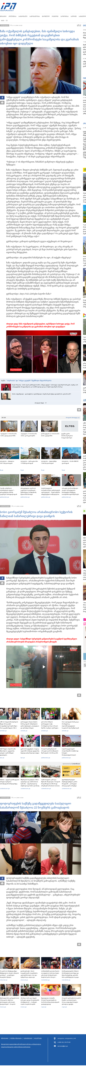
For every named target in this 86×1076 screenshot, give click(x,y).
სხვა (2, 20)
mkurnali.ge (3, 980)
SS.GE (4, 417)
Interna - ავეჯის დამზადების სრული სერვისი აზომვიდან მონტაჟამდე (9, 782)
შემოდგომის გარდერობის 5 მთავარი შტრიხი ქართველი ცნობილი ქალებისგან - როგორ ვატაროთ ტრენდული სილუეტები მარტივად (9, 1003)
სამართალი (23, 16)
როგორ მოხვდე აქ (72, 417)
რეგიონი (55, 16)
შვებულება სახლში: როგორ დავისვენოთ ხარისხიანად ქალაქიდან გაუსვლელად (50, 1001)
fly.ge (1, 470)
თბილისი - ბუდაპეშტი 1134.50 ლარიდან (49, 462)
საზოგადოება (35, 16)
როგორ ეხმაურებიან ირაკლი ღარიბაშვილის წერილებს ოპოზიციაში (49, 751)
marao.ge (3, 1007)
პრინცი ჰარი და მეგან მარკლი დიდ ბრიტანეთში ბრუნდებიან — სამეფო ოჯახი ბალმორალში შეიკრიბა (30, 1002)
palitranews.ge (45, 757)
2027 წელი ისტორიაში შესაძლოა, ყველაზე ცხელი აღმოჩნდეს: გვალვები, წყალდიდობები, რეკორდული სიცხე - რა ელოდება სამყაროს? (8, 755)
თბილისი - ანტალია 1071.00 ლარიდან (7, 462)
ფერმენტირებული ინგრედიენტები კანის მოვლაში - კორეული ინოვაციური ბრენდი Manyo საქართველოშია (70, 784)
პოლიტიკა (12, 16)
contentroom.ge (5, 788)
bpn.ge (2, 757)
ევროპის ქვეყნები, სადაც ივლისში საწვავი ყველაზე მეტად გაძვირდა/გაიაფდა (30, 751)
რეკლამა (38, 1038)
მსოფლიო (46, 16)
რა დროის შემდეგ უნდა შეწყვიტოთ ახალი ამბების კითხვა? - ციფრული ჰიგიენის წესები (9, 974)
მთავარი (3, 16)
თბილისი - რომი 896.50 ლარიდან (70, 462)
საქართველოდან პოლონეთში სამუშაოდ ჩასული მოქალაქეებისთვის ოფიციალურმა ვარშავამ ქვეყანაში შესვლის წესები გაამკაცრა (71, 755)
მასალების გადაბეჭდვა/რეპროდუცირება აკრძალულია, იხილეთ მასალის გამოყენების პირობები (21, 1045)
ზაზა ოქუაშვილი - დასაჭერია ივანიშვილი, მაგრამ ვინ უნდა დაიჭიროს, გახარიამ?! (41, 394)
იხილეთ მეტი (39, 403)
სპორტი (74, 16)
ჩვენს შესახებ (16, 1038)
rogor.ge (43, 1007)
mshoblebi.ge (45, 980)
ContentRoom (75, 764)
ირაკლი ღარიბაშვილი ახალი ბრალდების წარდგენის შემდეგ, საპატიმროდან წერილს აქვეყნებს (70, 492)
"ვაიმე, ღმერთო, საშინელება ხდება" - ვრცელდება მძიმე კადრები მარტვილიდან (8, 491)
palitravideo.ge (4, 497)
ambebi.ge (3, 730)
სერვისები (28, 1038)
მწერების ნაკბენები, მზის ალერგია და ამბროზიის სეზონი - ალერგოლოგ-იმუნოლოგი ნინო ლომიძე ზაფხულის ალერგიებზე (30, 784)
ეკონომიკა (65, 16)
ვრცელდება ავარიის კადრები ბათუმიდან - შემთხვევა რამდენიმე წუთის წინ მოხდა (28, 491)
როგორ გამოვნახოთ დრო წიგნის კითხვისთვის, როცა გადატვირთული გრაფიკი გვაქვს (71, 1001)
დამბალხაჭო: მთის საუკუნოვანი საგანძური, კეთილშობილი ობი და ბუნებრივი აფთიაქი (29, 974)
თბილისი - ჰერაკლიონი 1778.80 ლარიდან (29, 462)
